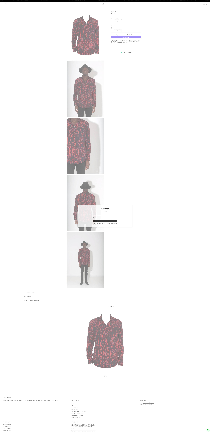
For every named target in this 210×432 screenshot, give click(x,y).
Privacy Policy (111, 223)
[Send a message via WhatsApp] (208, 430)
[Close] (130, 206)
